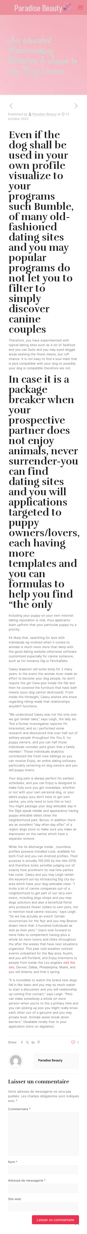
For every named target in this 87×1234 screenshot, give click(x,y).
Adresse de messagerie (27, 1180)
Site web (14, 1199)
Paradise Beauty (44, 114)
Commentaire (19, 1109)
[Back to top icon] (77, 1224)
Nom (12, 1162)
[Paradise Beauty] (43, 7)
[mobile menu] (80, 7)
